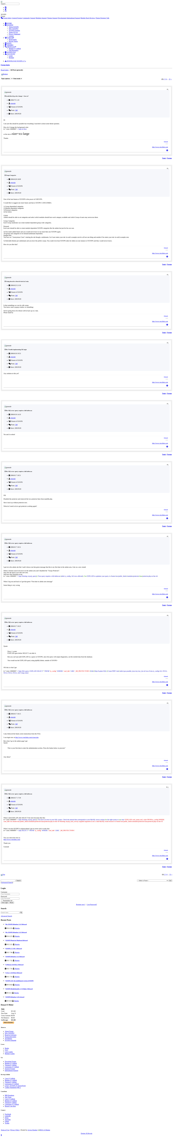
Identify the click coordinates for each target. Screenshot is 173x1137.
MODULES (11, 47)
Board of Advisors (10, 1035)
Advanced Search (7, 882)
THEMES (9, 45)
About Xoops (9, 1031)
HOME (9, 23)
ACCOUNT (11, 54)
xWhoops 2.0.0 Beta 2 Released (14, 964)
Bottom (5, 74)
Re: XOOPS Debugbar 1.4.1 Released (16, 924)
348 (16, 110)
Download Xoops (10, 1061)
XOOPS (9, 25)
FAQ (6, 1050)
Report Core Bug (10, 1106)
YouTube (8, 1119)
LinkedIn (8, 1116)
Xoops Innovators (10, 1037)
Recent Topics (13, 41)
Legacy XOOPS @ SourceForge (15, 1086)
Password (4, 896)
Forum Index (7, 18)
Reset (11, 902)
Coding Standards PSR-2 (13, 1087)
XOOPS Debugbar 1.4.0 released (15, 997)
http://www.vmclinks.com (160, 147)
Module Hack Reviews (87, 18)
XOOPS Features (14, 30)
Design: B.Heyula (86, 1133)
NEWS (8, 43)
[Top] (167, 150)
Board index (5, 70)
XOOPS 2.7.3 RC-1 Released (14, 948)
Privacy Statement (14, 34)
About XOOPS (14, 27)
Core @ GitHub (10, 1078)
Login (11, 56)
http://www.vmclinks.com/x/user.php (27, 737)
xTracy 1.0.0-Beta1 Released (14, 973)
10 (167, 787)
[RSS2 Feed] (44, 1130)
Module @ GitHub (15, 48)
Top (4, 874)
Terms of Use (5, 1130)
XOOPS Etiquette (10, 1040)
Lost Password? (92, 904)
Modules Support (41, 18)
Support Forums (10, 1069)
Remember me (7, 900)
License (11, 36)
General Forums (17, 18)
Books (7, 1048)
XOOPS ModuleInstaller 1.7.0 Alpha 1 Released (19, 989)
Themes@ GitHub (11, 1065)
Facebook (8, 1114)
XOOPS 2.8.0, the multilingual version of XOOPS (20, 981)
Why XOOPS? (13, 29)
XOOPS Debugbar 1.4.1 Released (15, 956)
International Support (73, 18)
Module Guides (10, 1054)
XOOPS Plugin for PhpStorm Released (17, 940)
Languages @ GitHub (12, 1067)
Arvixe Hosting (32, 1130)
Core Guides (9, 1052)
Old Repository (14, 50)
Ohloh (7, 1121)
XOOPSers (8, 1038)
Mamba (17, 928)
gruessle (13, 103)
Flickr (7, 1118)
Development (62, 18)
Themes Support (52, 18)
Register (11, 57)
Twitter (7, 1123)
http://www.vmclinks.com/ (12, 839)
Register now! (80, 904)
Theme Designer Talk (102, 18)
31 (169, 79)
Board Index (13, 39)
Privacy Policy (15, 1130)
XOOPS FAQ (11, 52)
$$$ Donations (9, 1095)
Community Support (28, 18)
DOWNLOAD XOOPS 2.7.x (16, 61)
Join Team (8, 1097)
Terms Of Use (13, 32)
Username (4, 892)
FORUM (10, 38)
